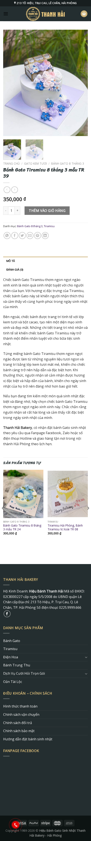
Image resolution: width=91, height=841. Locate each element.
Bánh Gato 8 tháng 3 (67, 163)
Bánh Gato (11, 640)
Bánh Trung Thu (16, 665)
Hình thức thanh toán (20, 706)
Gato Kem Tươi (35, 163)
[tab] (45, 261)
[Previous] (10, 82)
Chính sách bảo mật (18, 730)
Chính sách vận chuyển (21, 714)
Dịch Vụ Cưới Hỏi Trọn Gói (24, 673)
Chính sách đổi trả (17, 722)
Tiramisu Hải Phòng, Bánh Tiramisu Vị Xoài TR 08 (65, 527)
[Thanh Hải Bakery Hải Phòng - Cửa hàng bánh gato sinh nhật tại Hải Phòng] (45, 13)
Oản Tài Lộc (12, 681)
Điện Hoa (10, 657)
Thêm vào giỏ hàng (47, 210)
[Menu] (5, 13)
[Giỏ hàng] (84, 13)
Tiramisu (49, 226)
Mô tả (10, 261)
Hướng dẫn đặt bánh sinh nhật (27, 739)
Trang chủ (11, 163)
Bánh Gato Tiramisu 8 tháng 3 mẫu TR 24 (22, 527)
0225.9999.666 (70, 607)
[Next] (81, 82)
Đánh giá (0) (14, 269)
